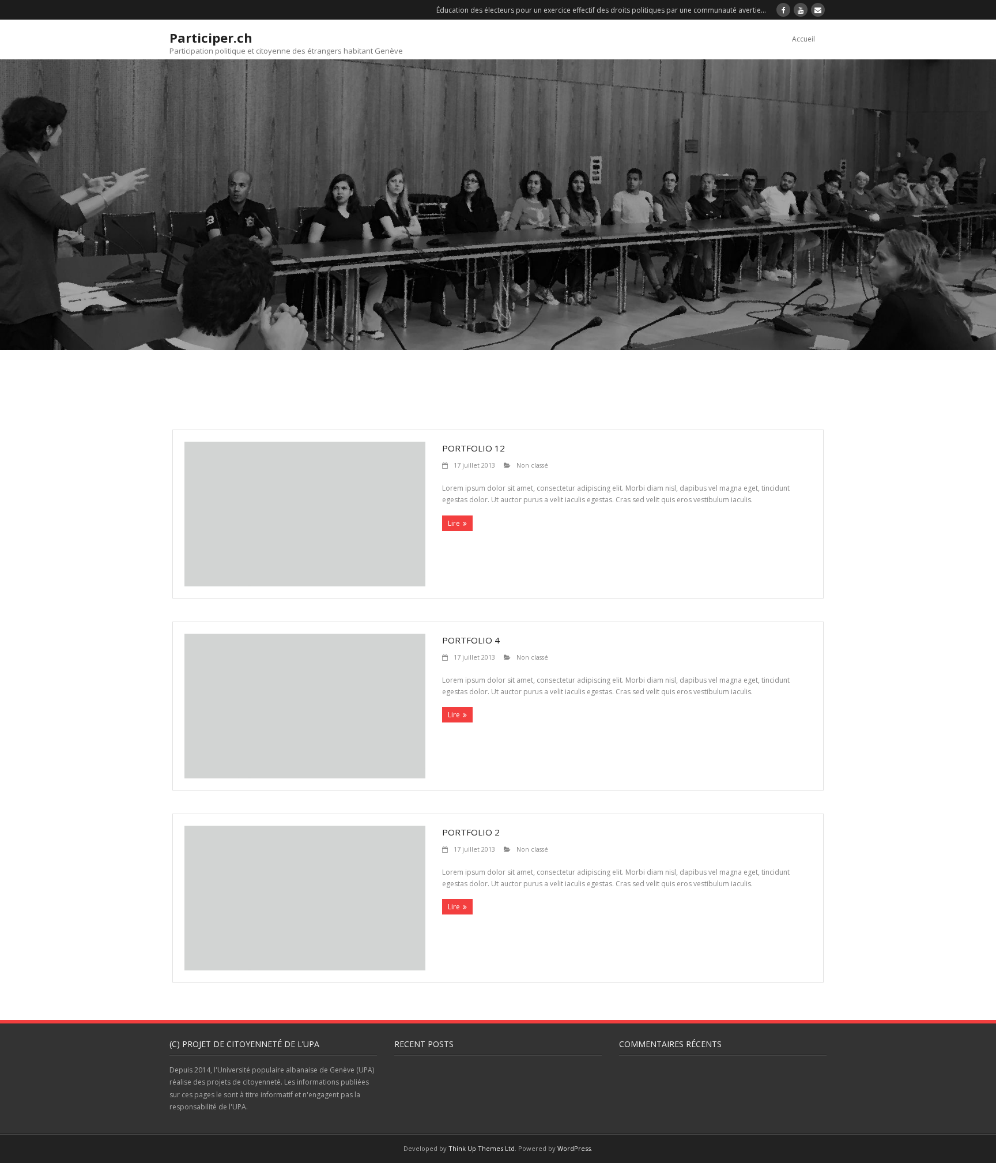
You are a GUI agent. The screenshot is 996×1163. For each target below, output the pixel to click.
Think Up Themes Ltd (481, 1148)
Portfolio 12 (473, 448)
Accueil (803, 39)
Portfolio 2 (471, 832)
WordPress (574, 1148)
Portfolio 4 (471, 640)
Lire (454, 523)
